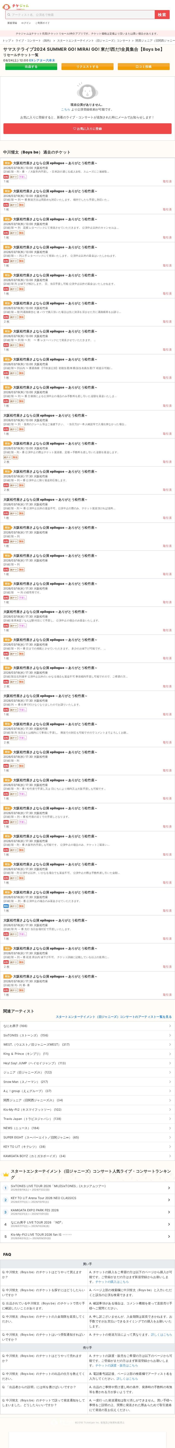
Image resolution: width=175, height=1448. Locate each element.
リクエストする (87, 66)
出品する (31, 66)
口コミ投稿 (144, 66)
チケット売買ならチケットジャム (15, 7)
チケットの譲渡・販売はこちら (116, 1365)
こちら (65, 109)
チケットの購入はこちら (112, 1281)
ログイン (26, 22)
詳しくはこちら (161, 1334)
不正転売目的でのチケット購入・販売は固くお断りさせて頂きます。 (87, 1437)
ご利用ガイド (42, 22)
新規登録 (12, 22)
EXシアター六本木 (42, 60)
